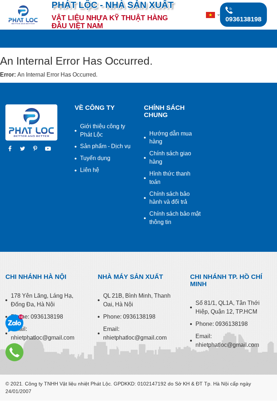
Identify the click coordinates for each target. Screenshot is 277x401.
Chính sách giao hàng (170, 157)
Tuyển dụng (95, 158)
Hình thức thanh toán (169, 178)
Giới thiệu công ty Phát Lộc (102, 130)
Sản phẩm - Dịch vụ (105, 146)
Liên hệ (89, 170)
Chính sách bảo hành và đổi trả (169, 198)
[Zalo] (14, 323)
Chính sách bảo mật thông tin (175, 218)
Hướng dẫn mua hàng (170, 137)
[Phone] (14, 352)
